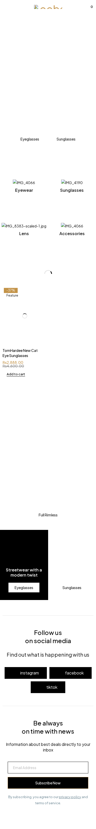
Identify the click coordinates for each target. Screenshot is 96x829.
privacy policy (70, 797)
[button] (14, 374)
